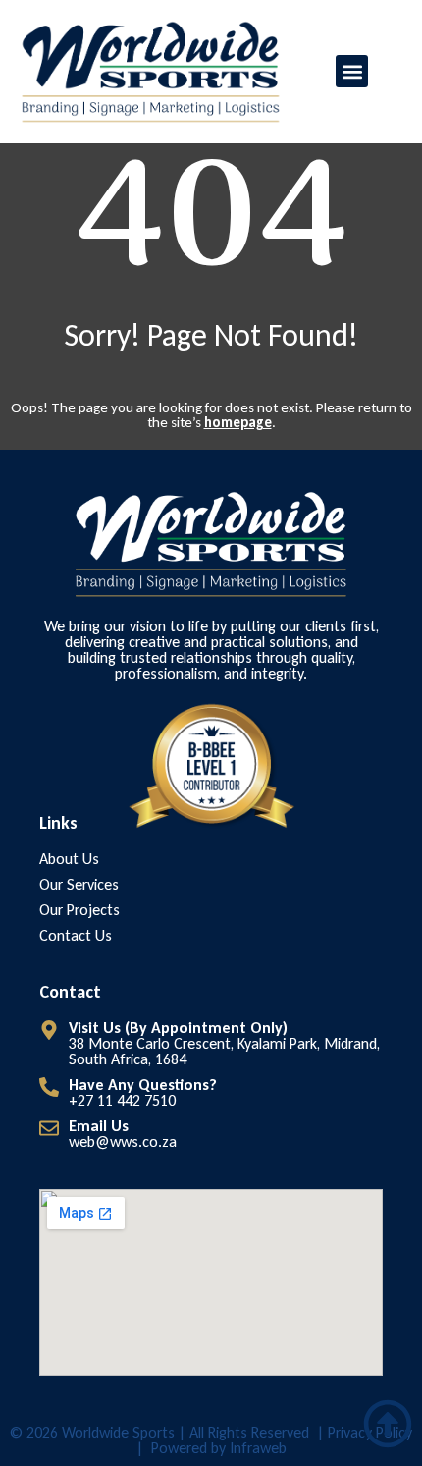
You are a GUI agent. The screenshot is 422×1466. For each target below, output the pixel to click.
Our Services (79, 885)
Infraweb (258, 1448)
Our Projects (79, 910)
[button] (352, 71)
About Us (69, 859)
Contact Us (75, 936)
